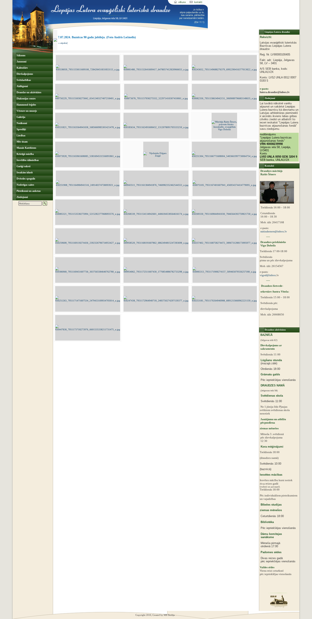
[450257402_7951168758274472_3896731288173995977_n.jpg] (224, 243)
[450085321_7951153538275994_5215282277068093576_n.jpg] (87, 214)
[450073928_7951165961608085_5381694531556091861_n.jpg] (87, 156)
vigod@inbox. (268, 275)
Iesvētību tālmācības (27, 160)
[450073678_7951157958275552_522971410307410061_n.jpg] (156, 98)
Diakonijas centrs (26, 98)
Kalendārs (22, 67)
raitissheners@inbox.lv (273, 231)
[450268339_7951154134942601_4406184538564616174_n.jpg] (156, 214)
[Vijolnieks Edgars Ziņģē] (156, 155)
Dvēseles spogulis (25, 178)
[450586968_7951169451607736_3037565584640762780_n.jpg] (87, 271)
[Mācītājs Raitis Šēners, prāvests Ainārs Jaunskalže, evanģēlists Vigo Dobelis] (224, 129)
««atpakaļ (62, 43)
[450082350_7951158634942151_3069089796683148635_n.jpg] (224, 98)
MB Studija (169, 615)
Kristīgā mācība (25, 154)
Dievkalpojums (24, 73)
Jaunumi (21, 61)
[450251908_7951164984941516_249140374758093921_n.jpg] (87, 185)
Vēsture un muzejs (26, 110)
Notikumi (21, 123)
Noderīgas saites (25, 184)
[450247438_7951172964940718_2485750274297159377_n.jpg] (156, 300)
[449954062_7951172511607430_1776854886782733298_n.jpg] (156, 271)
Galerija (20, 117)
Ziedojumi (22, 197)
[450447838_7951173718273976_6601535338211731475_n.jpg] (87, 329)
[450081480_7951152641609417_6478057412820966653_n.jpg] (156, 69)
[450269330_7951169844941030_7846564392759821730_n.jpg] (224, 214)
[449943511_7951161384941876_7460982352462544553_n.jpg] (156, 185)
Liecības (20, 135)
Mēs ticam (22, 141)
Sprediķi (21, 129)
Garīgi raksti (23, 166)
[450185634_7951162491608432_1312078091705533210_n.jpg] (156, 127)
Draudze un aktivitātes (28, 92)
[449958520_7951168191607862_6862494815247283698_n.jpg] (156, 243)
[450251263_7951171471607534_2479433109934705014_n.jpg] (87, 300)
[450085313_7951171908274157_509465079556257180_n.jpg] (224, 271)
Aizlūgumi (22, 86)
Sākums (20, 55)
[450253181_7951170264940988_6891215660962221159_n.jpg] (224, 300)
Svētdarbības (23, 80)
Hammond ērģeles (26, 104)
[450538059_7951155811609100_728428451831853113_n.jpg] (87, 69)
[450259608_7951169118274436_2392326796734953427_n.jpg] (87, 243)
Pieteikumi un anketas (28, 190)
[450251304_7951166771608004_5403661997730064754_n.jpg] (224, 156)
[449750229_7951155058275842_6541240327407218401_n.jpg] (87, 98)
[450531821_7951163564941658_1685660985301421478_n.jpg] (87, 127)
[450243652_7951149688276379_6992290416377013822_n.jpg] (224, 69)
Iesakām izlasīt (24, 172)
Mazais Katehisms (26, 147)
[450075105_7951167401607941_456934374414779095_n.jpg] (224, 185)
